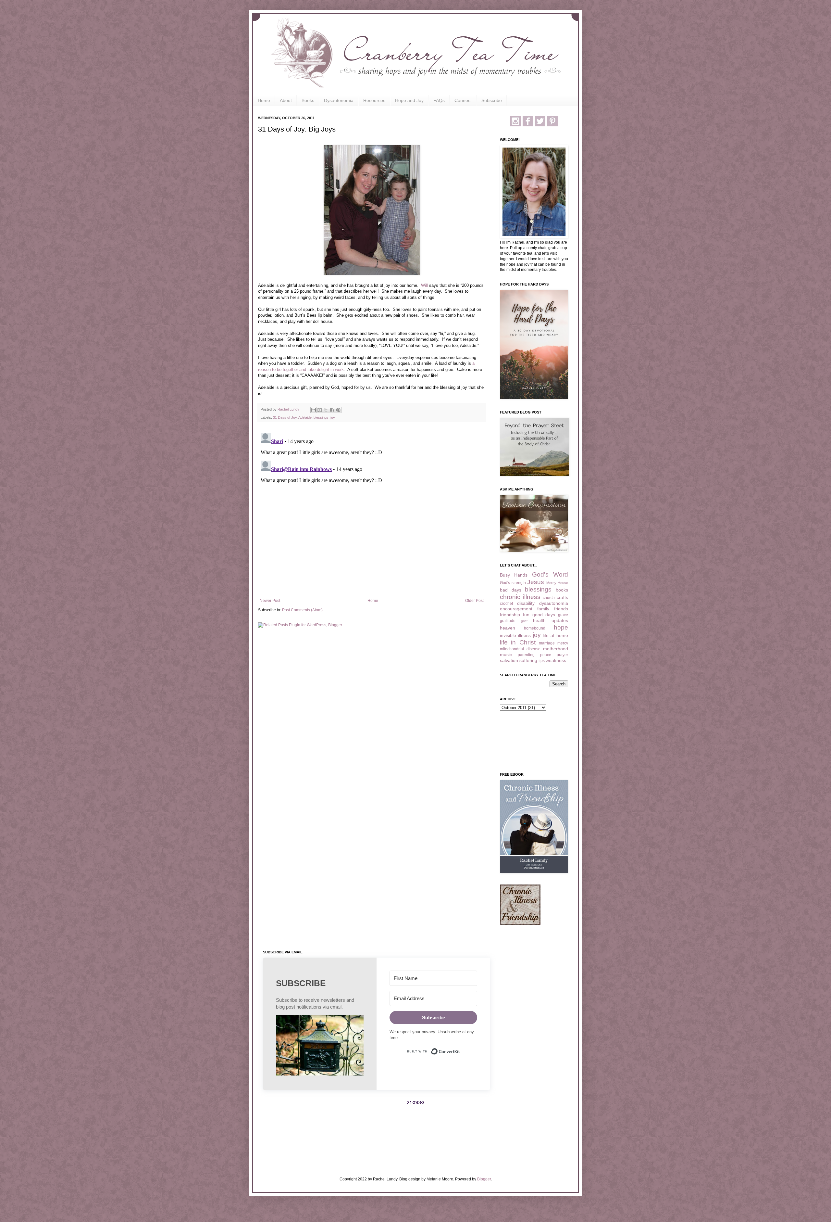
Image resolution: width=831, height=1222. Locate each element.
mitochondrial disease (520, 649)
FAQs (439, 100)
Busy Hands (513, 575)
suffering (528, 660)
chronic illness (520, 596)
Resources (374, 100)
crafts (562, 597)
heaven (507, 627)
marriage (547, 643)
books (562, 589)
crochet (506, 603)
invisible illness (515, 635)
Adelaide (305, 417)
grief (524, 621)
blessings (321, 417)
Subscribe (491, 100)
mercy (562, 643)
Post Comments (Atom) (302, 610)
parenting (526, 655)
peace (545, 655)
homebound (534, 628)
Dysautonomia (338, 100)
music (506, 654)
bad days (510, 589)
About (286, 100)
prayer (562, 655)
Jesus (535, 582)
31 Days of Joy (285, 417)
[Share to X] (326, 410)
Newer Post (270, 600)
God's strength (513, 582)
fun (526, 614)
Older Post (474, 600)
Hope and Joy (409, 100)
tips (542, 660)
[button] (320, 1046)
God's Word (550, 574)
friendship (510, 614)
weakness (556, 660)
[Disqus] (371, 511)
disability (526, 603)
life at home (555, 635)
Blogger (484, 1179)
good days (543, 614)
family (543, 608)
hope (561, 627)
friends (561, 608)
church (549, 597)
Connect (463, 100)
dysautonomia (553, 603)
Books (308, 100)
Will (424, 285)
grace (563, 615)
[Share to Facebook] (332, 410)
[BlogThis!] (319, 410)
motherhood (555, 648)
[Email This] (313, 410)
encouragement (516, 608)
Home (264, 100)
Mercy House (557, 583)
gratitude (507, 620)
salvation (509, 660)
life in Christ (518, 642)
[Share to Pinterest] (338, 410)
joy (332, 417)
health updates (550, 620)
